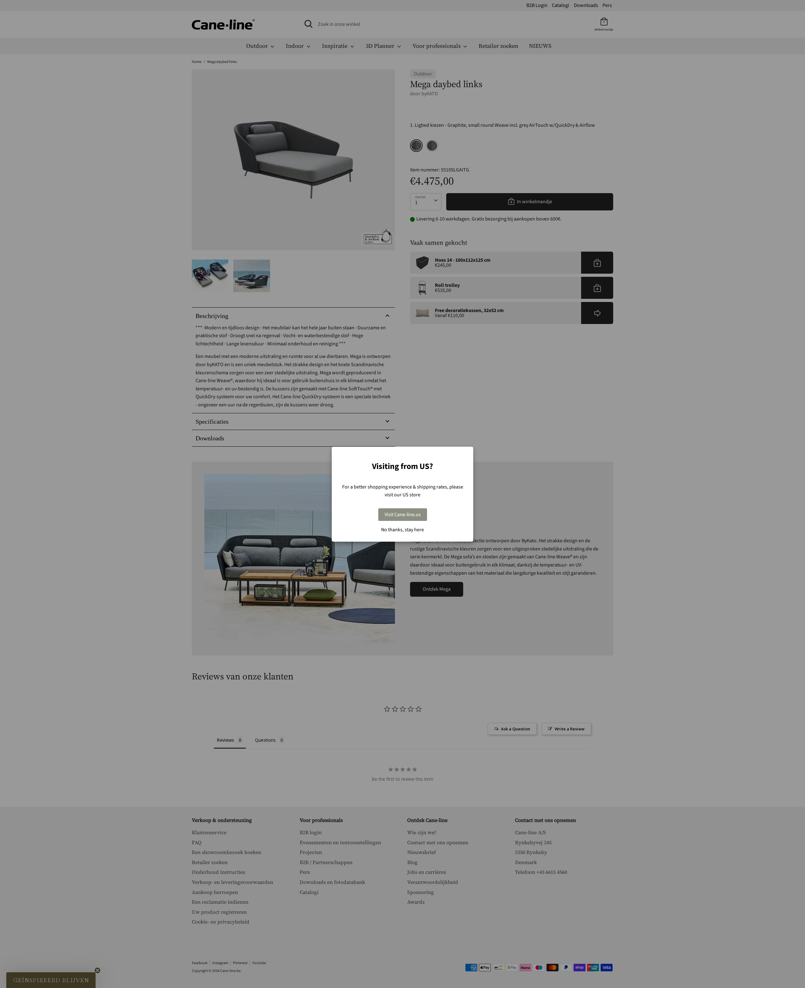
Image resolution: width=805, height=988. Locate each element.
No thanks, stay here (402, 529)
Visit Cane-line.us (403, 514)
